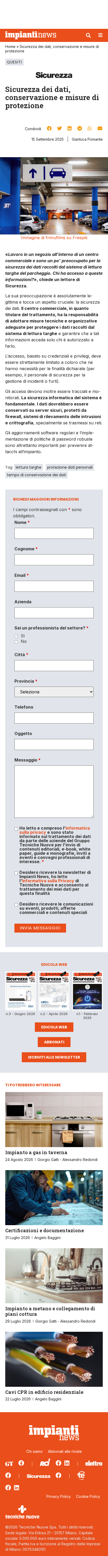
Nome (22, 522)
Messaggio (27, 760)
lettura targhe (28, 467)
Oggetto (23, 733)
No (24, 641)
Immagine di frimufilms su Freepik (54, 237)
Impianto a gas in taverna (36, 1152)
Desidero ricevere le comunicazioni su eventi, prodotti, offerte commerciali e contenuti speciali (56, 908)
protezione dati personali (70, 467)
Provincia (25, 681)
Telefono (23, 707)
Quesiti (14, 62)
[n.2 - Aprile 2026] (54, 992)
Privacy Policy (58, 1496)
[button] (88, 35)
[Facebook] (21, 1463)
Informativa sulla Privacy (48, 880)
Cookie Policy (88, 1496)
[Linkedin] (67, 1463)
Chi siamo (34, 1451)
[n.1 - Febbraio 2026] (87, 992)
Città (21, 655)
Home (10, 46)
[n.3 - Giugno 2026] (20, 992)
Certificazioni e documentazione (44, 1230)
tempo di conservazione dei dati (36, 475)
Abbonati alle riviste (65, 1451)
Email (21, 575)
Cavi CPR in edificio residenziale (44, 1392)
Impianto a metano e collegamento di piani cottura (50, 1311)
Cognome (26, 549)
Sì (23, 636)
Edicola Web (54, 1027)
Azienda (22, 602)
